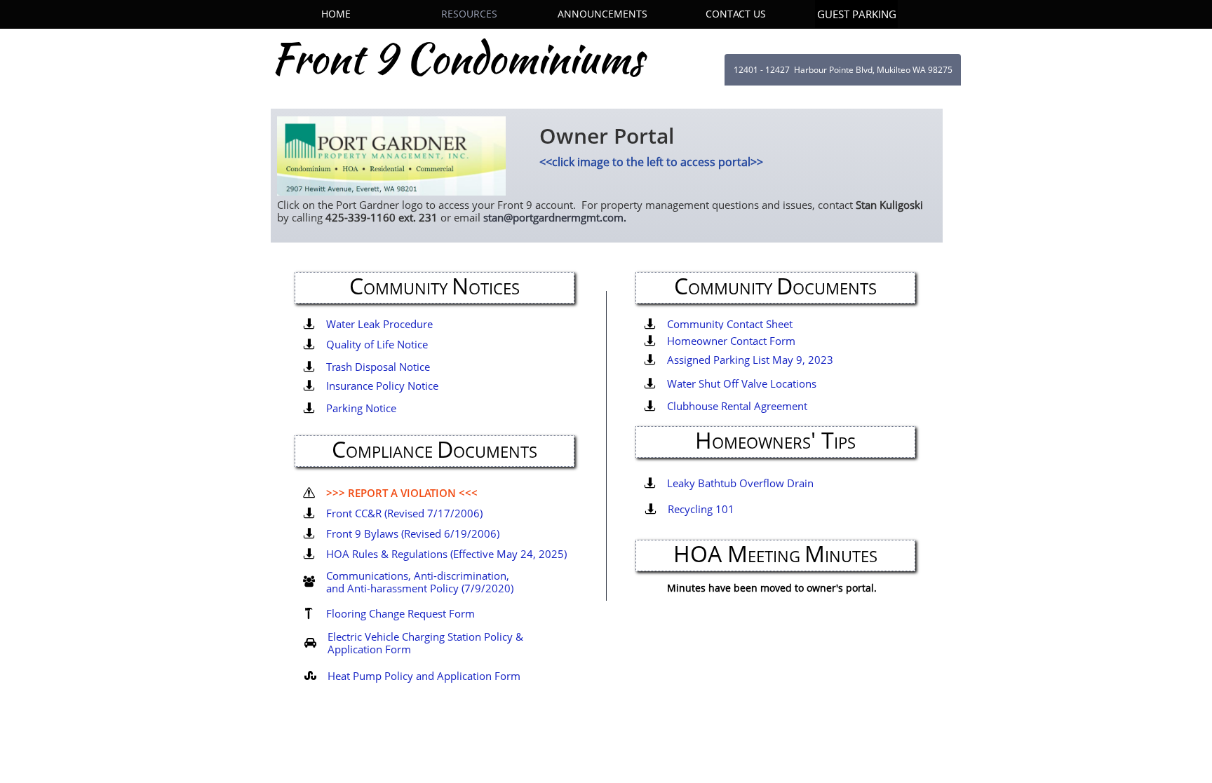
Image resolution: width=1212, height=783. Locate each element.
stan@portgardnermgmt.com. (554, 217)
